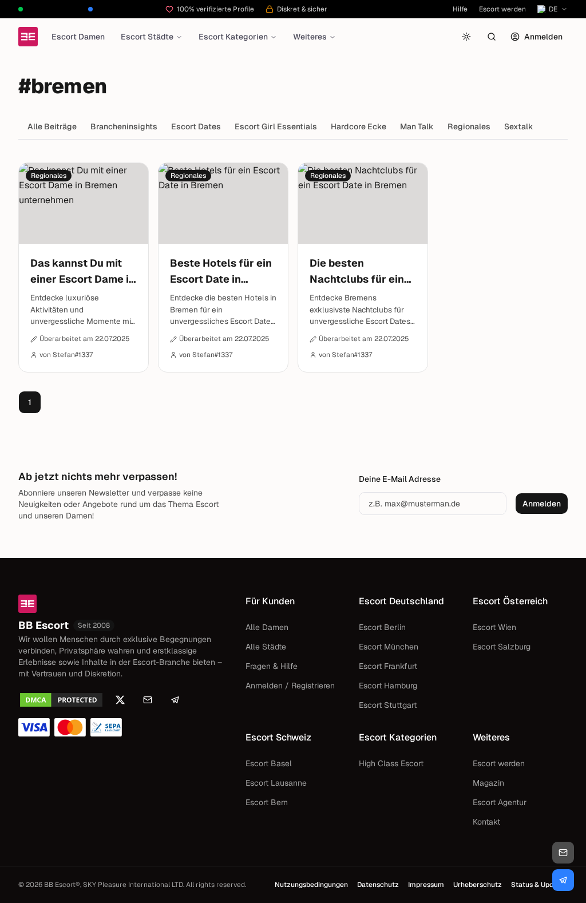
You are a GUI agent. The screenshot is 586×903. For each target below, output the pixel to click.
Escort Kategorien (233, 36)
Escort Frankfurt (388, 666)
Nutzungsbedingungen (311, 884)
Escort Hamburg (388, 685)
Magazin (488, 783)
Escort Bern (267, 802)
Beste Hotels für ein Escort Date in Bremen (221, 271)
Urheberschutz (477, 884)
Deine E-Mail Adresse (400, 479)
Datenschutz (378, 884)
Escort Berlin (382, 627)
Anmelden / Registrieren (290, 685)
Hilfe (460, 9)
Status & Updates (539, 884)
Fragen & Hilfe (272, 666)
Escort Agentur (499, 802)
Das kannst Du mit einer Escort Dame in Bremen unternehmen (82, 271)
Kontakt (486, 822)
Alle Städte (266, 646)
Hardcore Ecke (358, 126)
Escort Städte (147, 36)
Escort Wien (494, 627)
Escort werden (502, 9)
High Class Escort (391, 763)
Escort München (388, 646)
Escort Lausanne (276, 783)
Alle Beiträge (52, 126)
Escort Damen (78, 36)
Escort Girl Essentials (276, 126)
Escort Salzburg (501, 646)
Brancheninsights (123, 126)
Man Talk (417, 126)
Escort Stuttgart (388, 705)
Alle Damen (267, 627)
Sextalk (518, 126)
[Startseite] (28, 36)
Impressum (426, 884)
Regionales (469, 126)
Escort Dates (196, 126)
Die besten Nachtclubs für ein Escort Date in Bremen (357, 271)
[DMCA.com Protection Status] (61, 699)
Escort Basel (269, 763)
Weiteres (310, 36)
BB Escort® (62, 884)
